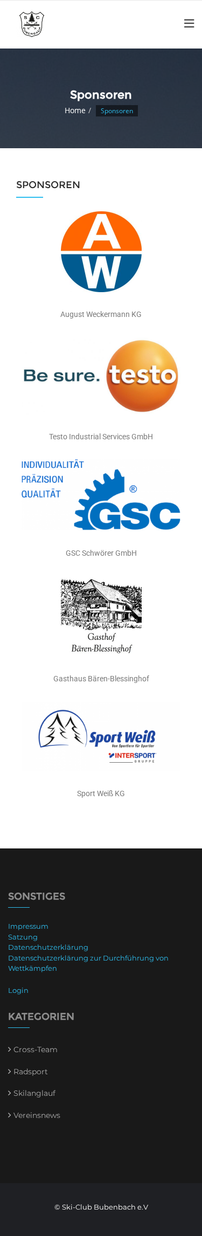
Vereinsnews (36, 1115)
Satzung (23, 937)
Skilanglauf (34, 1093)
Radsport (30, 1071)
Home (75, 110)
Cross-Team (35, 1049)
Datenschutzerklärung (48, 947)
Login (18, 990)
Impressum (28, 926)
